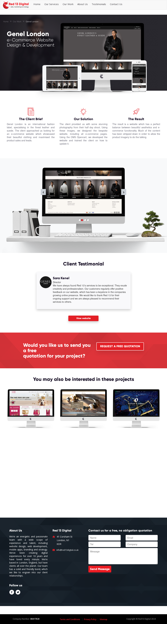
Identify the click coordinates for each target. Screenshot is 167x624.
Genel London (32, 21)
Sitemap (103, 619)
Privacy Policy (90, 619)
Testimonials (99, 4)
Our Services (51, 4)
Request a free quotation (120, 346)
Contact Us (116, 4)
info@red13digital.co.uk (67, 550)
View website (83, 318)
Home (36, 4)
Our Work (68, 4)
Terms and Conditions (70, 619)
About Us (82, 4)
